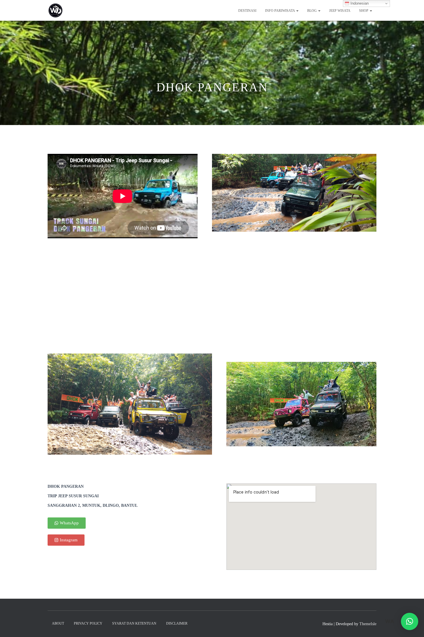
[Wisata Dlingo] (55, 10)
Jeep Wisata (339, 11)
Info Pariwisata (280, 11)
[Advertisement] (212, 310)
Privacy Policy (88, 623)
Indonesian (359, 3)
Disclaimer (176, 623)
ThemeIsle (367, 624)
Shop (364, 11)
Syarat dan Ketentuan (134, 623)
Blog (312, 11)
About (58, 623)
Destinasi (247, 11)
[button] (409, 621)
